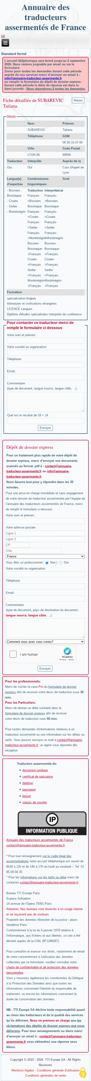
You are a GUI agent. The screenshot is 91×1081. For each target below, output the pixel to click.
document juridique (35, 770)
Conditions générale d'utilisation (58, 1070)
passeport (29, 789)
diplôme (27, 783)
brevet (26, 796)
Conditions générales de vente (45, 1075)
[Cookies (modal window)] (83, 1073)
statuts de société (34, 802)
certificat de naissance (37, 776)
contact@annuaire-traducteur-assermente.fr (35, 845)
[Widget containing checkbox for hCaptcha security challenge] (41, 654)
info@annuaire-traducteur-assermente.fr (33, 78)
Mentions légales (22, 1070)
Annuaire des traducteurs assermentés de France (45, 17)
